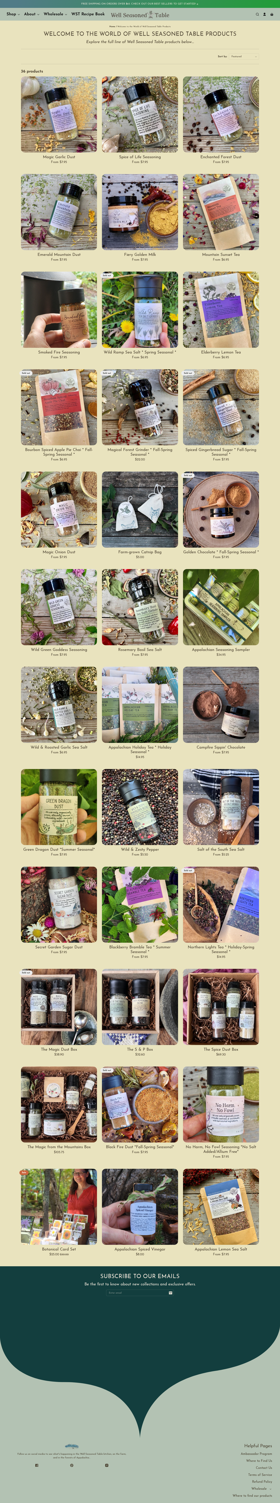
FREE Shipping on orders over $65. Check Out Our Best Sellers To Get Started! (138, 4)
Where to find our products (252, 1496)
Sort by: (222, 56)
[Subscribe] (170, 1293)
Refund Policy (262, 1482)
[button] (257, 14)
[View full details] (59, 114)
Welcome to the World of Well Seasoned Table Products (144, 27)
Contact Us (264, 1468)
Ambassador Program (256, 1454)
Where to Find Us (259, 1461)
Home (112, 27)
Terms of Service (260, 1475)
